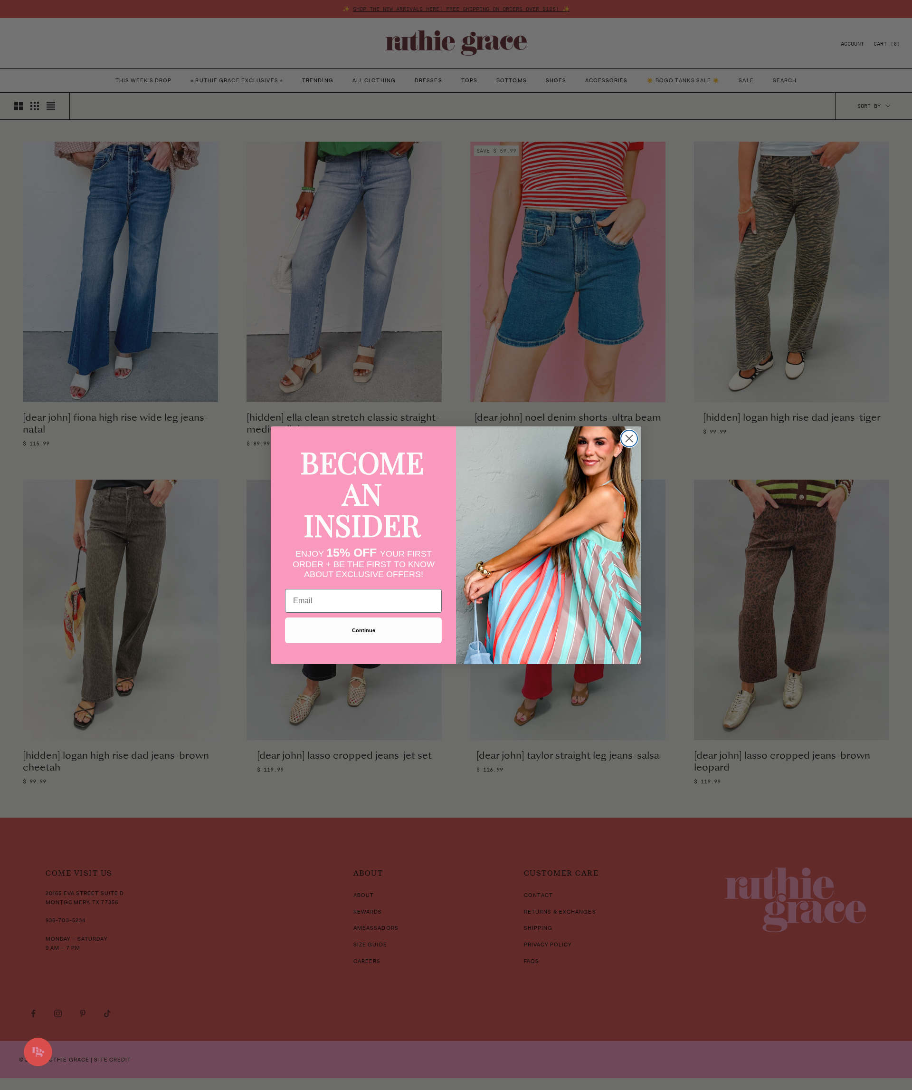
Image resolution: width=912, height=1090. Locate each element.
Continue (363, 630)
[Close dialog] (629, 438)
